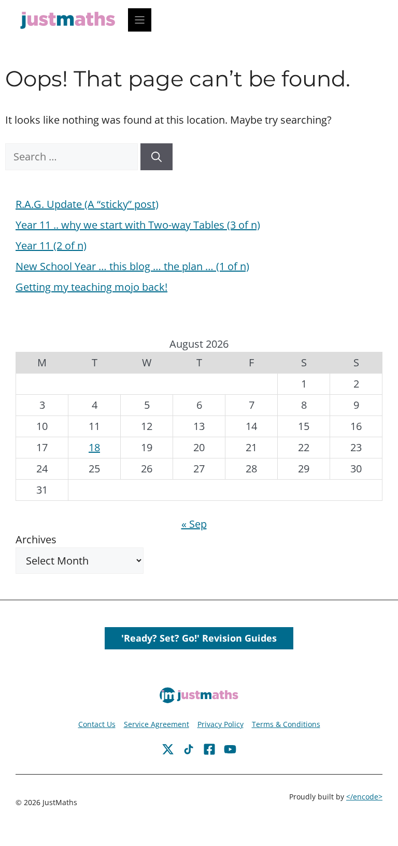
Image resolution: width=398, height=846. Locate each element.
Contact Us (97, 724)
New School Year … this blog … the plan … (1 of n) (132, 266)
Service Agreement (156, 724)
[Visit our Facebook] (168, 749)
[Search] (156, 156)
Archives (36, 539)
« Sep (194, 524)
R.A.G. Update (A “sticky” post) (87, 204)
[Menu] (139, 20)
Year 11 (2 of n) (51, 246)
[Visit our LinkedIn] (230, 749)
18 (94, 447)
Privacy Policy (220, 724)
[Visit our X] (209, 749)
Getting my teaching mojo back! (91, 287)
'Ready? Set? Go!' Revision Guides (199, 638)
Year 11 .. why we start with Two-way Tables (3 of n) (138, 225)
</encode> (364, 797)
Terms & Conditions (286, 724)
